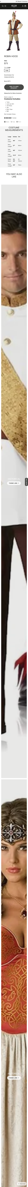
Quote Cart (26, 482)
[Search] (3, 6)
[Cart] (25, 6)
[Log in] (23, 6)
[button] (5, 6)
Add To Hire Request (14, 87)
